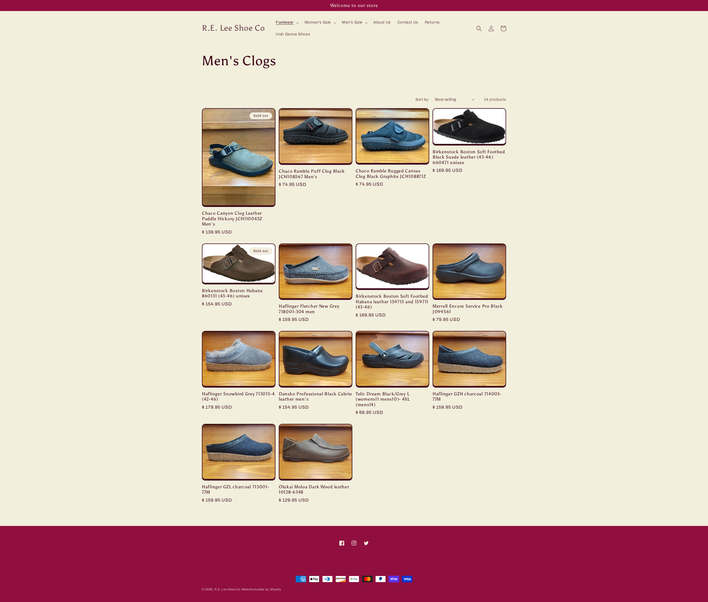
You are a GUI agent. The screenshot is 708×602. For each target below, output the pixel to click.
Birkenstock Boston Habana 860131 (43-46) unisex (232, 293)
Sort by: (422, 99)
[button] (286, 22)
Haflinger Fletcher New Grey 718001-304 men (309, 308)
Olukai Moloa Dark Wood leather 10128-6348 (314, 489)
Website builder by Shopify (261, 589)
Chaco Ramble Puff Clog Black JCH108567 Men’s (312, 173)
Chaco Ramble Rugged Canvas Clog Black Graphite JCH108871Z (391, 173)
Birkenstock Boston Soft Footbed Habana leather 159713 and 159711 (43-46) (392, 302)
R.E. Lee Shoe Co (227, 589)
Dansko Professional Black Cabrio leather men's (315, 396)
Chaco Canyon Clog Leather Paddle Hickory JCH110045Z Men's (232, 219)
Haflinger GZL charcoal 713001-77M (235, 489)
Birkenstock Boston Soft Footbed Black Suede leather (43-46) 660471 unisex (469, 157)
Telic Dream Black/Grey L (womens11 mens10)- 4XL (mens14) (383, 399)
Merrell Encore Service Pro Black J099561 (468, 308)
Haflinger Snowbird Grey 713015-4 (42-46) (238, 396)
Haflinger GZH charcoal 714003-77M (467, 396)
